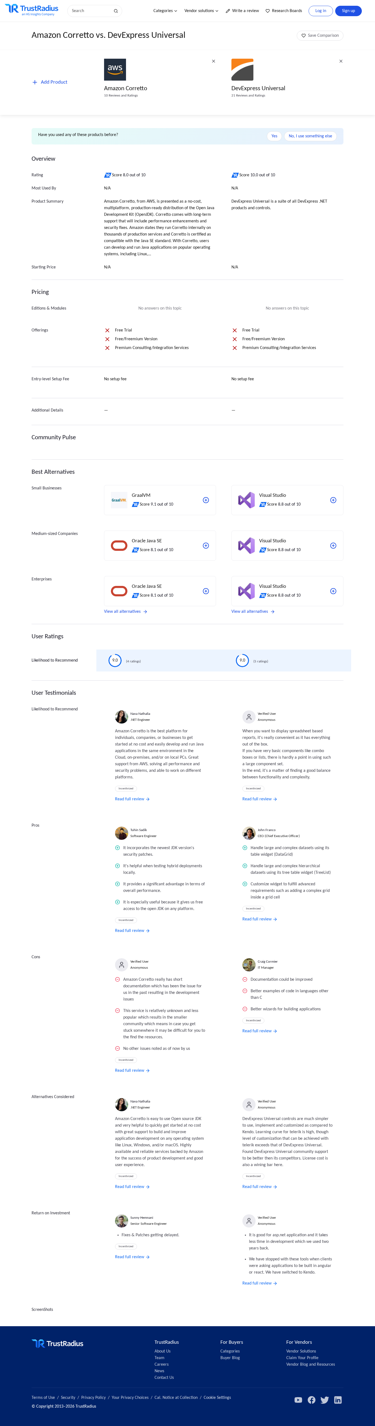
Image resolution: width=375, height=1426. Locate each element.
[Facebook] (311, 1400)
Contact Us (164, 1378)
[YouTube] (298, 1400)
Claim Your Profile (302, 1358)
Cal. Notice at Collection (176, 1398)
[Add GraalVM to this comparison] (206, 500)
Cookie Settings (217, 1398)
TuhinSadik (138, 830)
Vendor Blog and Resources (310, 1364)
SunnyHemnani (141, 1218)
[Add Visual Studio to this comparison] (333, 500)
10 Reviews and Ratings (121, 95)
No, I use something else (310, 136)
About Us (162, 1351)
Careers (162, 1364)
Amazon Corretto (125, 89)
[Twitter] (324, 1400)
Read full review (129, 799)
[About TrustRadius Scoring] (108, 175)
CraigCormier (268, 961)
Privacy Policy (93, 1398)
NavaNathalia (140, 714)
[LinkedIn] (338, 1400)
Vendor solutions (199, 11)
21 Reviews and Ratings (248, 95)
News (159, 1371)
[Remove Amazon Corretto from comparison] (213, 61)
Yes (274, 136)
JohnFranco (267, 830)
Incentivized (126, 788)
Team (159, 1358)
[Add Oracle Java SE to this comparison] (206, 545)
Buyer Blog (230, 1358)
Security (68, 1398)
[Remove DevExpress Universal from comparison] (340, 61)
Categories (163, 11)
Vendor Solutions (301, 1351)
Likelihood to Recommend (55, 660)
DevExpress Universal (258, 89)
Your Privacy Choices (130, 1398)
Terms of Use (43, 1398)
